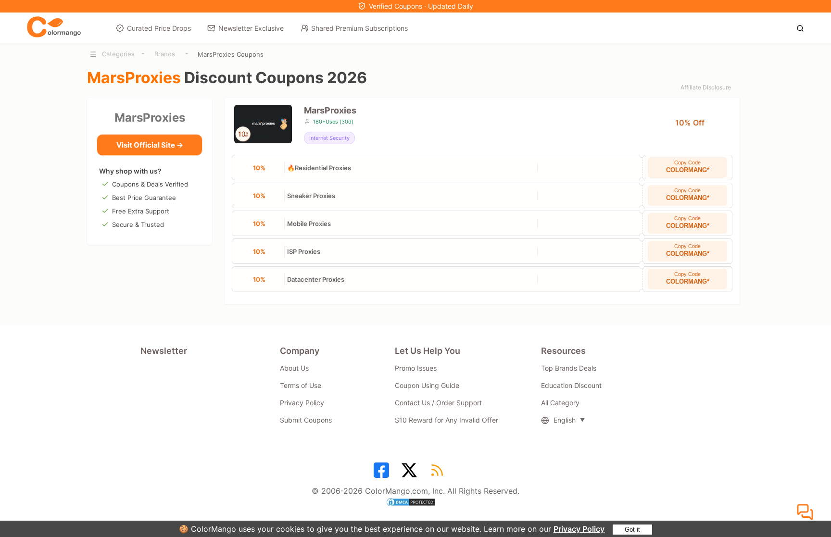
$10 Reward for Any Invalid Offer (446, 420)
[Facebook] (383, 473)
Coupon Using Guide (427, 385)
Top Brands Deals (568, 368)
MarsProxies (149, 118)
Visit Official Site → (149, 145)
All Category (560, 403)
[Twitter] (411, 473)
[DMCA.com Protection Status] (415, 503)
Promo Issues (416, 368)
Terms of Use (300, 385)
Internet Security (329, 138)
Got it (632, 529)
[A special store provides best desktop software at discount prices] (54, 27)
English (565, 420)
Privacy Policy (579, 529)
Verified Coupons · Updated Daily (421, 6)
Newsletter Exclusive (251, 28)
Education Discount (571, 385)
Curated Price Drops (159, 28)
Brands (164, 54)
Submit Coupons (306, 420)
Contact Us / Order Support (438, 403)
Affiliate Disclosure (705, 87)
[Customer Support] (806, 512)
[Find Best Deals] (803, 27)
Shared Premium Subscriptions (359, 28)
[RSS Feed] (438, 473)
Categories (118, 54)
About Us (294, 368)
